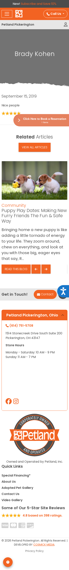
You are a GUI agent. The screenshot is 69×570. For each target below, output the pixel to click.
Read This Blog (16, 269)
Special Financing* (16, 475)
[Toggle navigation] (7, 14)
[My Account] (65, 24)
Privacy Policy (34, 551)
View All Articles (34, 147)
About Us (9, 481)
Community (14, 205)
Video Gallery (12, 500)
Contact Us (10, 494)
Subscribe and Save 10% (38, 4)
